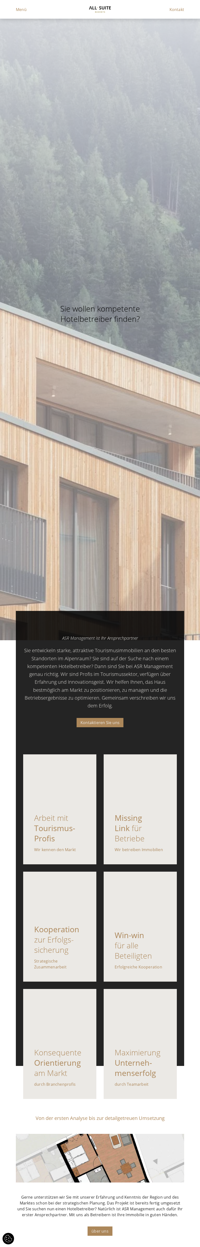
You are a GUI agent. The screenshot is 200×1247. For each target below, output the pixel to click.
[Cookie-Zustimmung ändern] (8, 1239)
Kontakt (177, 9)
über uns (100, 1231)
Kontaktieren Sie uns (100, 722)
